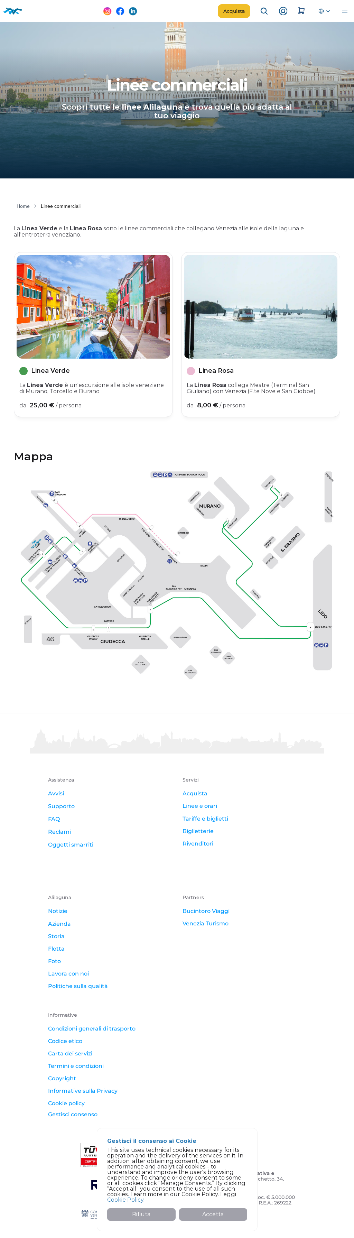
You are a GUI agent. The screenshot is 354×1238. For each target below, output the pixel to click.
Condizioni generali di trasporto (92, 1028)
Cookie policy (66, 1103)
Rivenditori (198, 843)
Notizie (57, 911)
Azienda (59, 924)
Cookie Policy (125, 1200)
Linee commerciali (61, 206)
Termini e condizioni (76, 1066)
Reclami (59, 832)
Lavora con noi (68, 973)
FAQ (54, 819)
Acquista (195, 793)
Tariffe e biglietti (205, 818)
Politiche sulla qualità (78, 986)
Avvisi (56, 793)
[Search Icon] (264, 11)
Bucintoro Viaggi (206, 911)
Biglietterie (198, 831)
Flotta (56, 948)
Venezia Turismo (206, 923)
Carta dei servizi (70, 1053)
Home (23, 206)
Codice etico (65, 1041)
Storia (56, 936)
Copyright (62, 1078)
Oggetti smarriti (70, 844)
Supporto (61, 806)
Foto (54, 961)
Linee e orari (200, 806)
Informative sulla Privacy (83, 1091)
